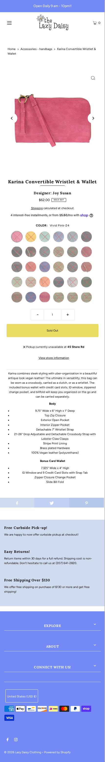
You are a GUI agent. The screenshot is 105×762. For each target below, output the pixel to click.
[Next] (93, 118)
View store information (54, 358)
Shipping (37, 208)
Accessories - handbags (36, 49)
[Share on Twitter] (51, 503)
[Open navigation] (16, 22)
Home (12, 49)
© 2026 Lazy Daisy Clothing (22, 752)
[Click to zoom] (93, 77)
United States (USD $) (21, 696)
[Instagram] (16, 740)
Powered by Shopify (57, 752)
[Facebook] (8, 740)
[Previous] (12, 118)
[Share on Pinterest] (86, 503)
